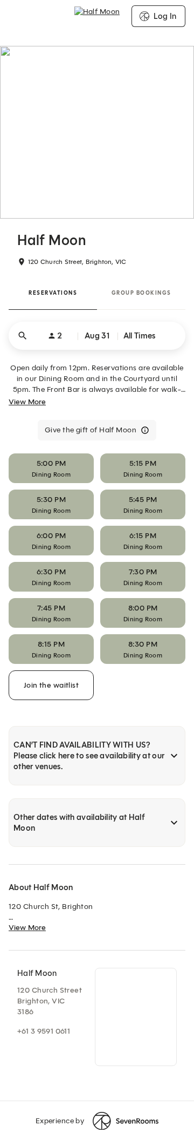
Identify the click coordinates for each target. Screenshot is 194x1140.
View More (27, 401)
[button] (97, 336)
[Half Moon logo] (97, 16)
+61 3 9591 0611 (43, 1031)
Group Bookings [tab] (141, 292)
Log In (165, 16)
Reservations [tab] (53, 292)
